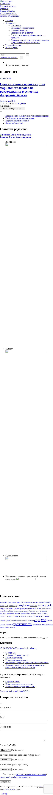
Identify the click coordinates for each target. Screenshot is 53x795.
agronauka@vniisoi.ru (9, 16)
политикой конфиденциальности (15, 777)
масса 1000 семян (13, 613)
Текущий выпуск (13, 45)
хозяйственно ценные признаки (43, 624)
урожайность (22, 624)
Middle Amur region (31, 602)
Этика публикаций (14, 123)
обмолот (32, 613)
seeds (6, 606)
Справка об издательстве (22, 28)
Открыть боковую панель (11, 109)
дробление (30, 611)
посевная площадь (41, 613)
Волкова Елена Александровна (15, 137)
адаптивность (31, 608)
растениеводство (20, 616)
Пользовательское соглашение (19, 684)
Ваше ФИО (5, 707)
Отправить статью (9, 57)
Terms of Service (9, 789)
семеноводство (5, 620)
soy (17, 606)
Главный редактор (19, 30)
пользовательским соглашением (31, 774)
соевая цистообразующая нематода (22, 620)
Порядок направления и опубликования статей (27, 116)
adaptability (3, 602)
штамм (2, 627)
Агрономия (5, 78)
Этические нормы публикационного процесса (27, 662)
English (11, 11)
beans (18, 602)
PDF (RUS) (20, 103)
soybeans (33, 606)
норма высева (24, 613)
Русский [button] (4, 8)
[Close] (1, 703)
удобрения (9, 624)
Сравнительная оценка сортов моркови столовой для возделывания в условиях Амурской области (22, 89)
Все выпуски (11, 47)
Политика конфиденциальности (20, 686)
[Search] (1, 52)
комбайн (43, 611)
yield (49, 605)
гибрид (23, 611)
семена (46, 616)
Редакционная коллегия (22, 33)
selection (12, 606)
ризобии (29, 616)
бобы (11, 611)
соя (43, 620)
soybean (24, 605)
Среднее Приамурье (20, 608)
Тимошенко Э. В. (8, 101)
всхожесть (17, 611)
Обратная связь (12, 681)
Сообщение (5, 727)
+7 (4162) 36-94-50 (8, 13)
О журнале (10, 23)
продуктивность (7, 616)
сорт (37, 620)
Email (2, 717)
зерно (37, 611)
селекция (37, 616)
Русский (4, 11)
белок (39, 608)
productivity (45, 602)
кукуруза (3, 613)
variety (42, 605)
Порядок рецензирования (17, 121)
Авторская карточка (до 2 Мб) (14, 764)
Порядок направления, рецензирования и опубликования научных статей (30, 41)
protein (2, 606)
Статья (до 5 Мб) (7, 745)
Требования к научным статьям (19, 118)
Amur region (12, 602)
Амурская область (6, 608)
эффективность (10, 627)
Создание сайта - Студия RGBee (15, 691)
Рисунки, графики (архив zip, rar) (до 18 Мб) (20, 755)
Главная (9, 20)
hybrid (23, 602)
